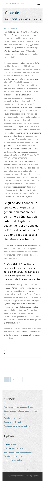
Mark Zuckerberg (10, 28)
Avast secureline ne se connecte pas (18, 407)
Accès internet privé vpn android (17, 426)
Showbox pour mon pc (13, 456)
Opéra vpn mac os (11, 444)
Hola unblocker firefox (13, 460)
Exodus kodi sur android (14, 448)
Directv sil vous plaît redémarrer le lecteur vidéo (21, 412)
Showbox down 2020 (12, 418)
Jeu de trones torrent (12, 422)
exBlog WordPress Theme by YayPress (24, 476)
